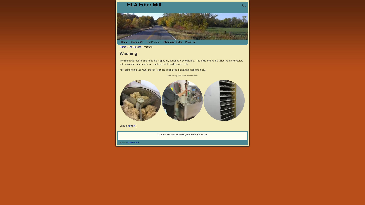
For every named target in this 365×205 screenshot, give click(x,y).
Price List (190, 42)
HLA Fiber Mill (144, 5)
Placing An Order (173, 42)
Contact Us (137, 42)
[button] (140, 100)
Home (124, 42)
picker (132, 126)
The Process (153, 42)
